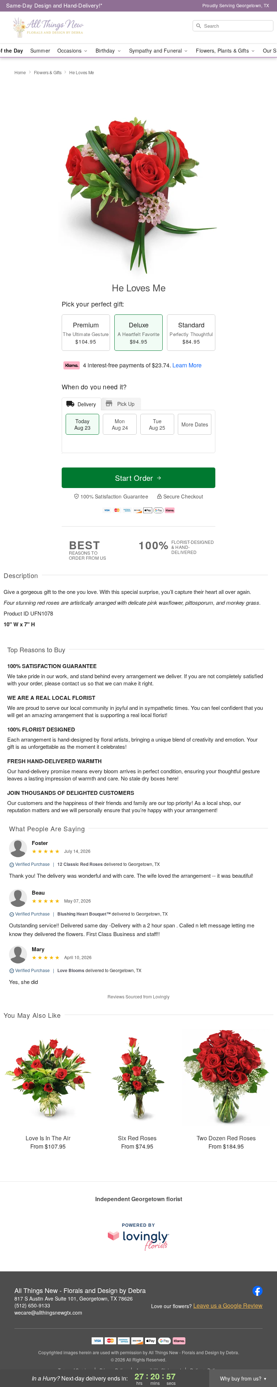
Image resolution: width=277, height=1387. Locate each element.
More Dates (194, 424)
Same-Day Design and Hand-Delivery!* (54, 5)
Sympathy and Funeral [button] (156, 50)
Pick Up (126, 403)
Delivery (87, 404)
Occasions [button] (70, 50)
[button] (258, 1356)
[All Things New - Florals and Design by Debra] (47, 28)
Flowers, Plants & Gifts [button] (223, 50)
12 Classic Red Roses (80, 864)
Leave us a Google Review (228, 1306)
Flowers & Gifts (48, 72)
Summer (40, 50)
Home (20, 72)
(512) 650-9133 (32, 1305)
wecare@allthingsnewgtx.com (48, 1312)
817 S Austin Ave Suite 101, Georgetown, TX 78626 (73, 1298)
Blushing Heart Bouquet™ (84, 914)
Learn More (187, 365)
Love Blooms (70, 970)
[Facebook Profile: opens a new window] (257, 1291)
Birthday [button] (106, 50)
